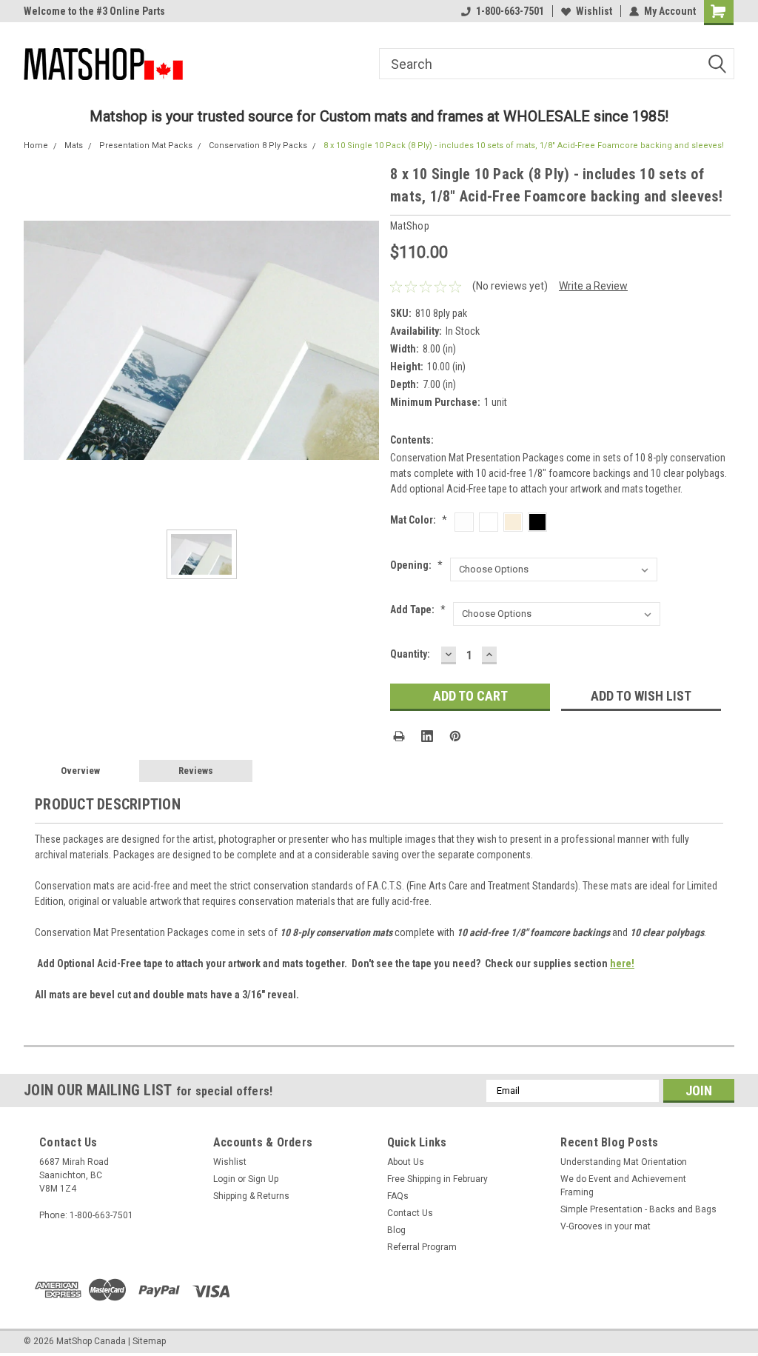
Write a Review (593, 286)
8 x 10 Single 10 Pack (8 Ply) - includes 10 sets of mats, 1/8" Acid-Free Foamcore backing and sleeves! (523, 145)
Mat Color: (418, 520)
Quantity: (410, 654)
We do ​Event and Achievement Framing (623, 1186)
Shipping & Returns (251, 1196)
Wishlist (594, 11)
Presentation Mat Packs (145, 145)
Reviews (195, 770)
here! (622, 963)
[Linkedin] (427, 736)
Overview (80, 770)
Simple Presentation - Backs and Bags (638, 1209)
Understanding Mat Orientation (623, 1162)
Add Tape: (418, 609)
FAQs (398, 1196)
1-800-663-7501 (510, 11)
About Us (405, 1162)
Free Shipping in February (437, 1179)
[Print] (399, 736)
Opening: (416, 565)
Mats (73, 145)
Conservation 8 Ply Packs (258, 145)
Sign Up (263, 1179)
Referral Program (422, 1247)
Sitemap (149, 1341)
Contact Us (410, 1213)
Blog (396, 1230)
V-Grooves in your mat (605, 1226)
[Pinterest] (455, 736)
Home (36, 145)
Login (224, 1179)
